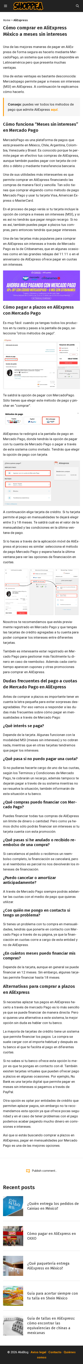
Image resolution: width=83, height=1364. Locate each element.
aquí (54, 110)
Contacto (54, 1352)
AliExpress (20, 20)
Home (6, 20)
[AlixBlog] (28, 6)
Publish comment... (44, 1171)
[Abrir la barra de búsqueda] (77, 6)
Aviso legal (38, 1352)
